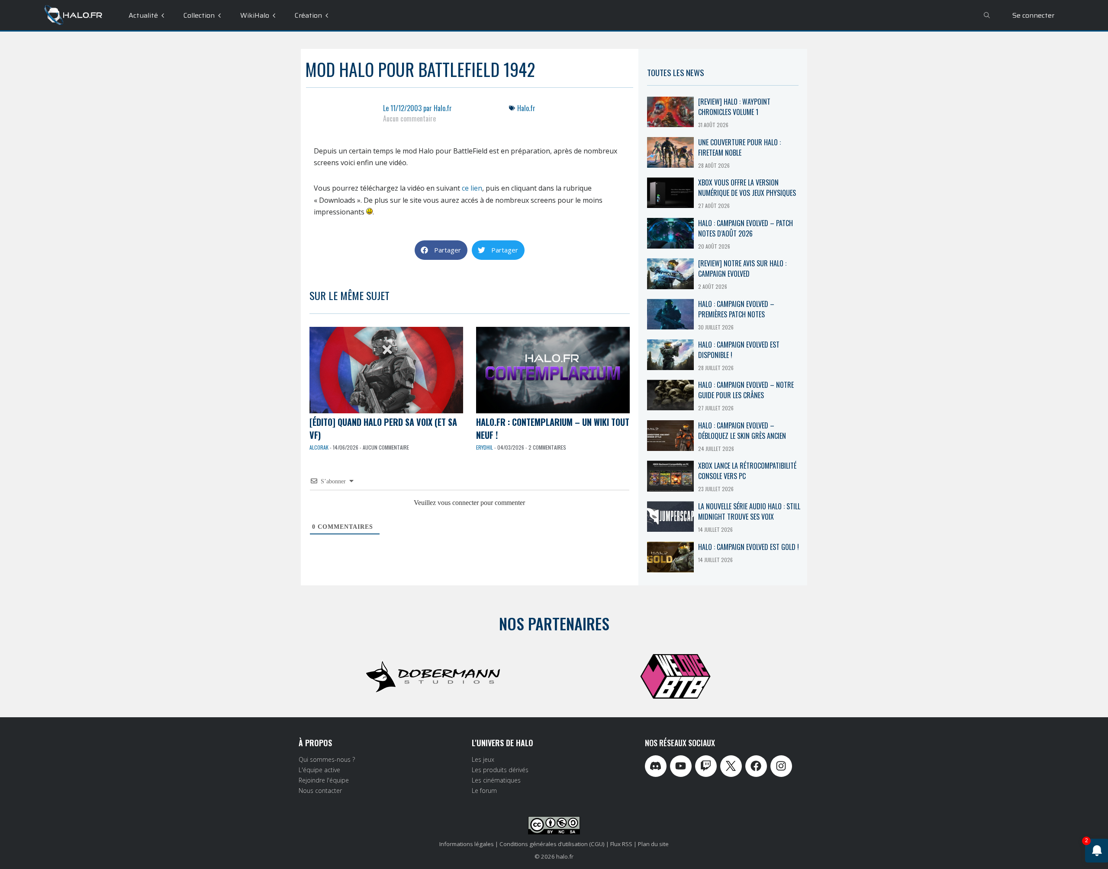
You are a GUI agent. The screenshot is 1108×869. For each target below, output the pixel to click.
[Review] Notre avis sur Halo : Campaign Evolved (742, 268)
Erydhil (484, 447)
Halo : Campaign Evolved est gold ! (748, 547)
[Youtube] (681, 766)
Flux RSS (621, 844)
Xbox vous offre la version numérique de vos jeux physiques (747, 187)
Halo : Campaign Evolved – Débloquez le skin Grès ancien (742, 430)
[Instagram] (781, 766)
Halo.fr (526, 108)
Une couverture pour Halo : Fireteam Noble (739, 147)
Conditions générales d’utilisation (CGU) (552, 844)
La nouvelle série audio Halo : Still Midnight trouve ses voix (749, 511)
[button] (441, 250)
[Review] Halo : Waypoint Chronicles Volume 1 (734, 106)
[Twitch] (706, 766)
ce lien (472, 188)
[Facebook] (756, 766)
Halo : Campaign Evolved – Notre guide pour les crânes (746, 390)
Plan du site (653, 844)
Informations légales (466, 844)
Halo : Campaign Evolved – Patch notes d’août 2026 (745, 228)
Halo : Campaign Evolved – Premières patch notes (736, 309)
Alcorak (319, 447)
